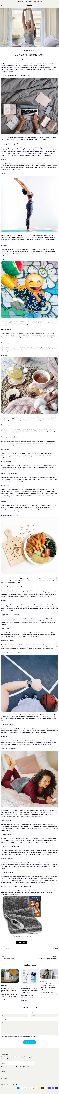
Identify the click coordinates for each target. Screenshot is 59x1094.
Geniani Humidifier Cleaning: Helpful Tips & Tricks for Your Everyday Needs (48, 986)
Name (3, 1012)
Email (32, 1012)
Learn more (4, 999)
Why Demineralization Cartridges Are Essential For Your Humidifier (8, 990)
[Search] (53, 5)
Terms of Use (19, 1066)
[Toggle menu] (1, 5)
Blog (36, 59)
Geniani (7, 1088)
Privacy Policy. (26, 1066)
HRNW (7, 948)
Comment (4, 1019)
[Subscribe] (32, 1063)
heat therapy (35, 814)
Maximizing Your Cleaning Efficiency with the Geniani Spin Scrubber (29, 990)
